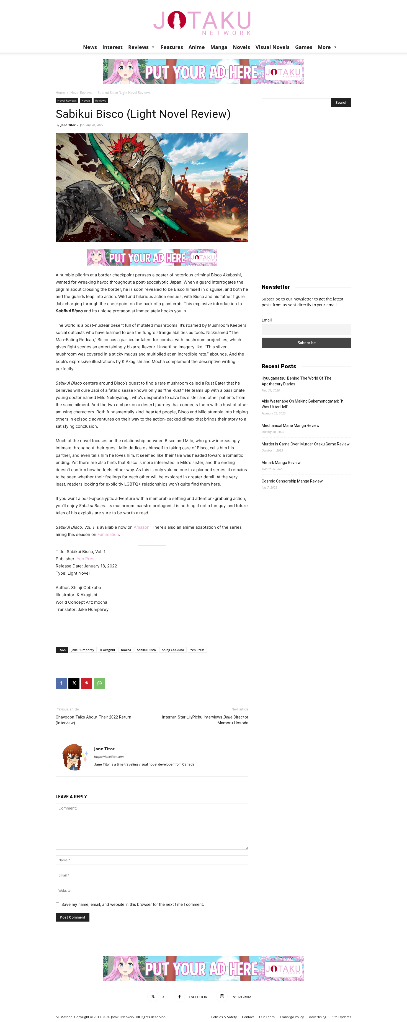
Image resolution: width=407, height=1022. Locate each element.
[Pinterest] (86, 683)
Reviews (138, 47)
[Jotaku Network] (203, 20)
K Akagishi (107, 650)
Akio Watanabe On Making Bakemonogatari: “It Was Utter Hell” (303, 404)
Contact (248, 1017)
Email (267, 320)
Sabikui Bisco (146, 650)
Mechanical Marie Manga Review (291, 425)
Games (303, 47)
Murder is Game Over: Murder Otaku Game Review (306, 444)
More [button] (324, 47)
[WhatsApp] (99, 683)
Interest (112, 47)
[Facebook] (61, 683)
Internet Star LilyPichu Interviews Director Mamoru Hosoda (205, 720)
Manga (218, 47)
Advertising (317, 1017)
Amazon (142, 527)
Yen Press (87, 558)
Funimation (108, 534)
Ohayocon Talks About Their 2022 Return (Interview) (93, 720)
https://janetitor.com (109, 757)
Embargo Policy (292, 1017)
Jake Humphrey (83, 650)
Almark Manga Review (281, 462)
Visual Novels (273, 47)
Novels (241, 47)
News (90, 47)
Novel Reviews (81, 92)
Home (60, 92)
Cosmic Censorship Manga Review (292, 481)
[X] (73, 683)
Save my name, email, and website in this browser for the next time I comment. (132, 904)
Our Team (267, 1017)
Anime (197, 47)
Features (172, 47)
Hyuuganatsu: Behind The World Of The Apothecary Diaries (296, 381)
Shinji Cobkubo (173, 650)
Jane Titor (68, 125)
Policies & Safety (224, 1017)
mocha (126, 650)
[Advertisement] (152, 628)
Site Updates (341, 1017)
